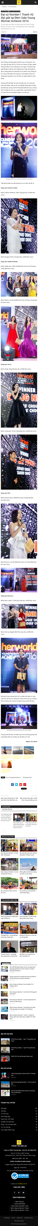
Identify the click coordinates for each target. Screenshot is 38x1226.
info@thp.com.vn (22, 1184)
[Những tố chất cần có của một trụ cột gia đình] (28, 928)
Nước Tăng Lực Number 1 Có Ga (20, 1210)
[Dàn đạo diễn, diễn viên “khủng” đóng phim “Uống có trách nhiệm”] (28, 845)
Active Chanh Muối (20, 1204)
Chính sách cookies (19, 1221)
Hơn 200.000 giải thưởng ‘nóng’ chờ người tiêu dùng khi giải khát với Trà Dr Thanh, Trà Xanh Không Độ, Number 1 (6, 817)
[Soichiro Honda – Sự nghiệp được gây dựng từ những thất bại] (9, 946)
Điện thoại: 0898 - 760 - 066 (20, 1158)
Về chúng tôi (7, 1218)
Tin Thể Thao (5, 1114)
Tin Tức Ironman (5, 1127)
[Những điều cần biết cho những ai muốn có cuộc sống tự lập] (28, 864)
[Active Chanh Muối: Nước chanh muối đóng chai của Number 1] (5, 1093)
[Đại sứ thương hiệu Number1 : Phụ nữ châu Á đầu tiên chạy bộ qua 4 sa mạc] (5, 1084)
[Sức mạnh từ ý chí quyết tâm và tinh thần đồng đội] (28, 883)
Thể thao (3, 1111)
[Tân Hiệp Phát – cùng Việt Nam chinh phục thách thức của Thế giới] (9, 928)
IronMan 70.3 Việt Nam (7, 1122)
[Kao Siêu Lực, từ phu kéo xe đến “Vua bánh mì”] (28, 946)
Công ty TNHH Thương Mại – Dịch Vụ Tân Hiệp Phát (20, 1150)
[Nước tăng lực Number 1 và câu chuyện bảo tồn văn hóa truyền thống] (9, 864)
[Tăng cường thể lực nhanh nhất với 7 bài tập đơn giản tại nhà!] (5, 1076)
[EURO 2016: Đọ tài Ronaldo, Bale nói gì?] (5, 1058)
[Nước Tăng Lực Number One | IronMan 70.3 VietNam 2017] (4, 986)
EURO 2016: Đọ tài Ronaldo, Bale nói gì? (22, 1056)
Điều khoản (19, 1218)
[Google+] (19, 1192)
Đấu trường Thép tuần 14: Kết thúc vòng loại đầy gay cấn (28, 799)
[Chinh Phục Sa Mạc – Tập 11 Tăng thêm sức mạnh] (5, 1041)
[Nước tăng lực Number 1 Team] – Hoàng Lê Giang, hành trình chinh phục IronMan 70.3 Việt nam (22, 1016)
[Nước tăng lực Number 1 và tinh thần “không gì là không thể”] (31, 817)
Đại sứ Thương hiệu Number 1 (13, 777)
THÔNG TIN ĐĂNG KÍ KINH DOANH (20, 1161)
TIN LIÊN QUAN (6, 807)
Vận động (3, 1108)
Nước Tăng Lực (20, 1201)
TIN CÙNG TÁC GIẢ (7, 809)
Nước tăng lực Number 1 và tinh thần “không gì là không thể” (31, 824)
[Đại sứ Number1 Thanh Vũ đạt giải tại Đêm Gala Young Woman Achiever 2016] (28, 909)
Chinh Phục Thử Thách (7, 1119)
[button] (35, 2)
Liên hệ (13, 1218)
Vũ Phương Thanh (27, 777)
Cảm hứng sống (4, 11)
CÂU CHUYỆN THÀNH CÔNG (9, 900)
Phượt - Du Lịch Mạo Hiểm (8, 1124)
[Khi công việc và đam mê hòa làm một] (9, 883)
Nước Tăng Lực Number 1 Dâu (19, 1206)
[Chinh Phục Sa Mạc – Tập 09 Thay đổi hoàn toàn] (5, 1050)
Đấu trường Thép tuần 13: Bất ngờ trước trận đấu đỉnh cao (9, 799)
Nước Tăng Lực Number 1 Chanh (20, 1208)
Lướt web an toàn (28, 1218)
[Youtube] (23, 1192)
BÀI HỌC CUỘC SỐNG (8, 836)
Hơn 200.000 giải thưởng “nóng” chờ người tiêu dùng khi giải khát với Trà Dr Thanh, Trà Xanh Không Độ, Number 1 (22, 968)
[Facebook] (14, 1192)
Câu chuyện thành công (15, 11)
